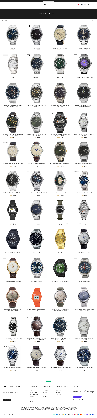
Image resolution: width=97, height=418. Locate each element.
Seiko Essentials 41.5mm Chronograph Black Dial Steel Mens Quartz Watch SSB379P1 (13, 193)
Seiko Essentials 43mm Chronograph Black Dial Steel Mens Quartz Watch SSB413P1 (84, 106)
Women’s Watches (46, 390)
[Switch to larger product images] (2, 20)
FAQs (31, 390)
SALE (71, 6)
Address (44, 398)
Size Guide (32, 396)
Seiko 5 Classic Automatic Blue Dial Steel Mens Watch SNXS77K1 (84, 193)
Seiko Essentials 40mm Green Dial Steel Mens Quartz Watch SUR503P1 (60, 77)
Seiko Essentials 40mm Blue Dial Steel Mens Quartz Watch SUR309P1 (13, 47)
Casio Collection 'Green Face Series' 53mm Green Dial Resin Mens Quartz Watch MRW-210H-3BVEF (60, 281)
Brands (26, 6)
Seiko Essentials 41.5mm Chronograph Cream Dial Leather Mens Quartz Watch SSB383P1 (60, 47)
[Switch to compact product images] (6, 20)
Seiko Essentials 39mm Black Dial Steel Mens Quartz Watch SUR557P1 (84, 164)
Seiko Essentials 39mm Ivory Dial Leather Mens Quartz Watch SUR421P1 (13, 164)
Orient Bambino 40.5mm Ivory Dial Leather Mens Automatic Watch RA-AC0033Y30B (36, 164)
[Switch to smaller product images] (4, 20)
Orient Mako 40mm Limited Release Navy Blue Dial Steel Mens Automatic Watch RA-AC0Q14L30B (37, 193)
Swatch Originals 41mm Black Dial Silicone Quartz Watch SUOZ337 (13, 222)
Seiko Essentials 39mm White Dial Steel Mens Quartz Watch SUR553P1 (84, 339)
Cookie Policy (58, 394)
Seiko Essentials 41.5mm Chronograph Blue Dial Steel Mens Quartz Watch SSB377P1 (84, 47)
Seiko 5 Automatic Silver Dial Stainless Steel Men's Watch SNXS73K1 (84, 135)
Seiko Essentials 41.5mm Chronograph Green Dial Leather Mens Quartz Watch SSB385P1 (13, 135)
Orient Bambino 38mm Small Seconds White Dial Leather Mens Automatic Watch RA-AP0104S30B (84, 252)
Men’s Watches (45, 388)
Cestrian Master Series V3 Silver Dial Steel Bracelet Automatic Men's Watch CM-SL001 (84, 222)
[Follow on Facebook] (73, 399)
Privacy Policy (32, 398)
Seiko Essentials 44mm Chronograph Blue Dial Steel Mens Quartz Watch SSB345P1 (13, 106)
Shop (7, 10)
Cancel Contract (33, 401)
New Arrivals (45, 392)
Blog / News (58, 392)
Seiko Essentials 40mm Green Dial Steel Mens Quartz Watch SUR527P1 (36, 135)
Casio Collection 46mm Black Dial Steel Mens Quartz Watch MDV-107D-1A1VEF (36, 252)
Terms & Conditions (33, 399)
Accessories (65, 6)
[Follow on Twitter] (76, 399)
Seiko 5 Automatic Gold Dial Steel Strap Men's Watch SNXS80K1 (60, 252)
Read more (48, 410)
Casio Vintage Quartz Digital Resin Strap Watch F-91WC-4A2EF (37, 310)
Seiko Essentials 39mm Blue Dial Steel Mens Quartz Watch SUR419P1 (37, 222)
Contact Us (32, 388)
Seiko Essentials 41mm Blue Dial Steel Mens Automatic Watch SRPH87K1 (36, 77)
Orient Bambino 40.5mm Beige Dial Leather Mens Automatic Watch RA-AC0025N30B (60, 310)
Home (4, 10)
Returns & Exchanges (34, 394)
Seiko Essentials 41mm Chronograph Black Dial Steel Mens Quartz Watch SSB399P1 (60, 135)
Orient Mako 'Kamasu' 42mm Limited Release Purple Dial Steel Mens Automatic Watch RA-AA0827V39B (84, 77)
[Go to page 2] (57, 375)
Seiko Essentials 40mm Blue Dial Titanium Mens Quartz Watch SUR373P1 (60, 106)
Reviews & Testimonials (60, 390)
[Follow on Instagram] (79, 399)
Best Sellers (45, 394)
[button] (82, 4)
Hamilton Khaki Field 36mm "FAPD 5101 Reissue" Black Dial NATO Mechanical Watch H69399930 (60, 222)
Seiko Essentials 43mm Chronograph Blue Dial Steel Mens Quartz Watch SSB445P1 (60, 339)
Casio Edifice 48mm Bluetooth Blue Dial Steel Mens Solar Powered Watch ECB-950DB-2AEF (84, 368)
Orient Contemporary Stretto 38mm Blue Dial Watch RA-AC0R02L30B (13, 368)
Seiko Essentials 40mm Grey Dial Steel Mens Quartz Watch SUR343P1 (37, 106)
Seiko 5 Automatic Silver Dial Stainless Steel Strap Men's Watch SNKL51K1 (13, 77)
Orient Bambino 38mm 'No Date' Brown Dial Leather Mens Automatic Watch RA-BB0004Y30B (36, 339)
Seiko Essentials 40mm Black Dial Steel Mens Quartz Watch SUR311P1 (36, 47)
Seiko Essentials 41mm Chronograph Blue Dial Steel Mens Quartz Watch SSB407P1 (84, 281)
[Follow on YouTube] (82, 399)
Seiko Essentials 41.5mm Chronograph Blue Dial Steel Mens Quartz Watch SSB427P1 (36, 281)
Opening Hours (45, 396)
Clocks (50, 6)
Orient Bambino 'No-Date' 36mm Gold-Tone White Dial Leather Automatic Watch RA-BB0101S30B (13, 281)
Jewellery (57, 6)
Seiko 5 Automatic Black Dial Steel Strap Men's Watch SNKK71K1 (12, 339)
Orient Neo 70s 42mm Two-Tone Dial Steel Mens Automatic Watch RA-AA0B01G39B (60, 193)
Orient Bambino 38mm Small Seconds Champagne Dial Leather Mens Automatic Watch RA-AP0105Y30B (36, 368)
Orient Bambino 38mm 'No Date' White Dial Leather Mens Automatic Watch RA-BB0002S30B (60, 368)
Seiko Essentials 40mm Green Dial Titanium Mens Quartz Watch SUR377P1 (60, 164)
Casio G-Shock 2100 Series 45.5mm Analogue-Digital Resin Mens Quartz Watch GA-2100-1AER (12, 252)
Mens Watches (33, 6)
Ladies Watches (43, 6)
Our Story (58, 388)
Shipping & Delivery (33, 392)
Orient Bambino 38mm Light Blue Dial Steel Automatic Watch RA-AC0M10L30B (84, 310)
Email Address (5, 395)
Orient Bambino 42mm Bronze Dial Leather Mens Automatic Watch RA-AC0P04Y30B (12, 310)
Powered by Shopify (16, 414)
